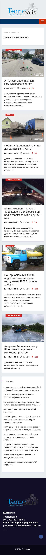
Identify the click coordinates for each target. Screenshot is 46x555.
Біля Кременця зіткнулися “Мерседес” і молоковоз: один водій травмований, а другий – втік (23, 213)
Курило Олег (9, 88)
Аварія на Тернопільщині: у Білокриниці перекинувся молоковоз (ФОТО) (21, 349)
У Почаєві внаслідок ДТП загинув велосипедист (19, 82)
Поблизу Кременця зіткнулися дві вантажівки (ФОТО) (22, 147)
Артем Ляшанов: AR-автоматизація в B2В (20, 462)
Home (6, 33)
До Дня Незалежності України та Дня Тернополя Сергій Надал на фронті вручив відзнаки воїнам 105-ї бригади (21, 447)
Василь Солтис (11, 153)
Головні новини (13, 50)
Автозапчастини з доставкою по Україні (20, 409)
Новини (10, 115)
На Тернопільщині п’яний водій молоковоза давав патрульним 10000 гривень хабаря (20, 280)
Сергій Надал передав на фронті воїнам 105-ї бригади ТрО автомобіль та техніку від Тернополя (22, 419)
